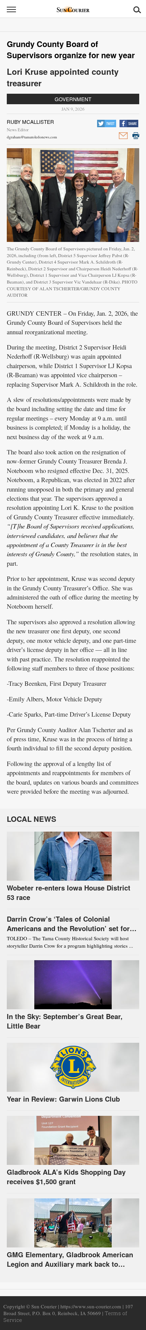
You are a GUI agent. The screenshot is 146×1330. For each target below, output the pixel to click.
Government (73, 99)
